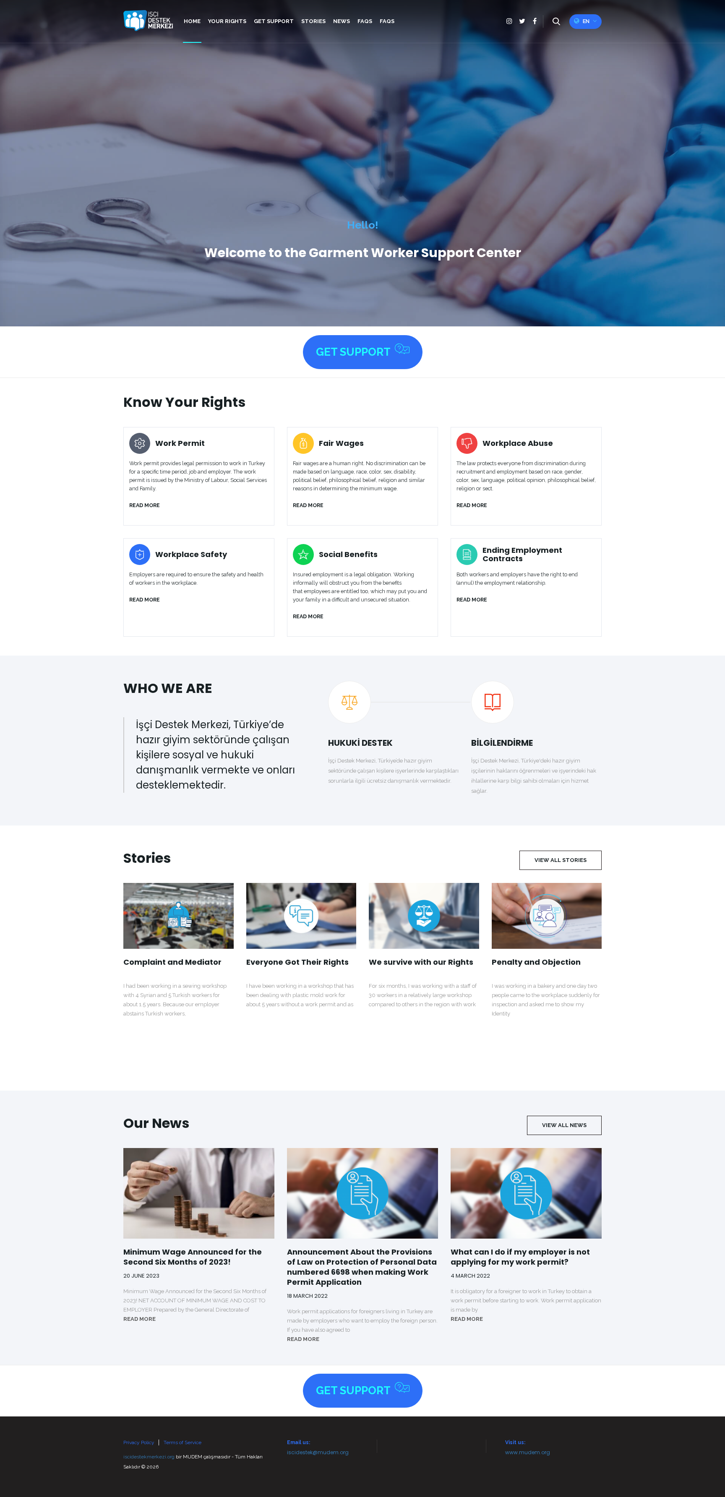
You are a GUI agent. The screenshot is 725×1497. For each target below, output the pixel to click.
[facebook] (534, 21)
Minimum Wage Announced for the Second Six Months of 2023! (192, 1257)
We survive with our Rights (421, 962)
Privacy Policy (138, 1442)
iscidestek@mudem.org (318, 1452)
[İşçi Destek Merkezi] (148, 20)
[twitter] (522, 21)
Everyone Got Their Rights (297, 962)
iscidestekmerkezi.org (149, 1457)
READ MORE (139, 1319)
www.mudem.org (527, 1452)
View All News (564, 1125)
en (586, 21)
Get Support (353, 352)
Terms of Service (182, 1442)
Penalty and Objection (536, 962)
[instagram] (509, 21)
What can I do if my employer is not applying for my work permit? (520, 1257)
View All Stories (561, 860)
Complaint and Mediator (172, 962)
